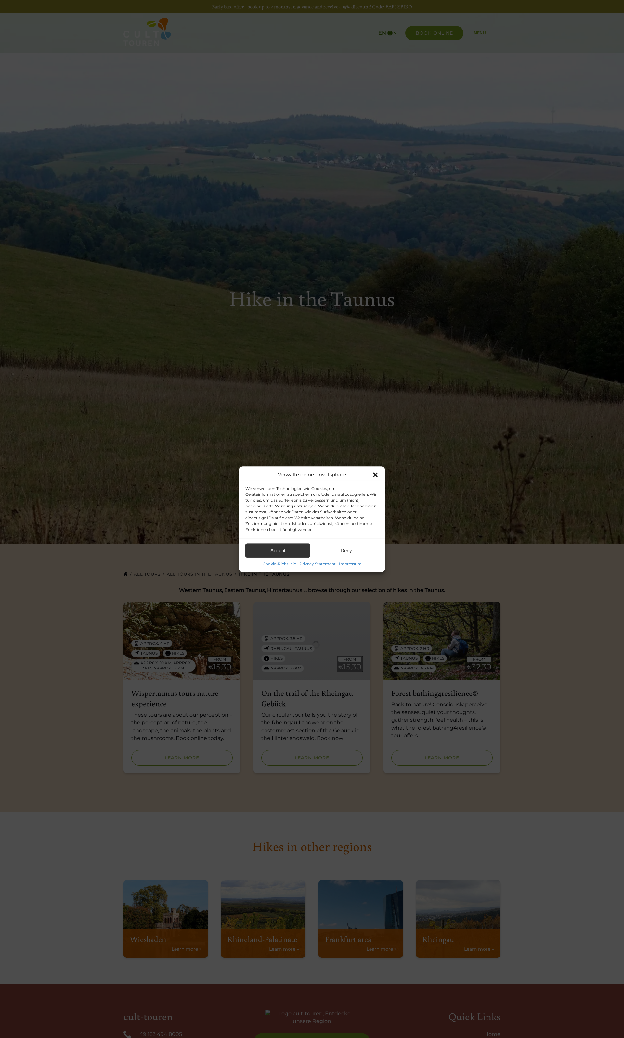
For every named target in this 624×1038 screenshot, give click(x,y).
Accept (277, 550)
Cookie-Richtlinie (279, 563)
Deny (346, 550)
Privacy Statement (317, 563)
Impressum (350, 563)
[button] (375, 474)
